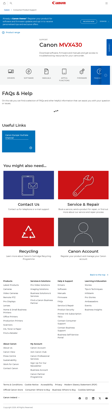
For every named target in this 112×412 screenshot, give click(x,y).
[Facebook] (80, 398)
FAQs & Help (99, 78)
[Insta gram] (86, 398)
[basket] (4, 3)
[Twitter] (100, 398)
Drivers (11, 78)
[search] (11, 3)
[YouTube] (106, 398)
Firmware (82, 78)
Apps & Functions (64, 79)
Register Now (88, 21)
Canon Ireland (10, 397)
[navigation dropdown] (106, 3)
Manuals (46, 78)
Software (29, 78)
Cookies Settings (86, 390)
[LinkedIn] (93, 398)
